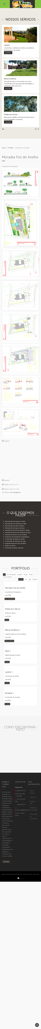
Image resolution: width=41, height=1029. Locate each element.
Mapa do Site (32, 802)
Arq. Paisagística (15, 492)
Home (4, 148)
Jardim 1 (9, 672)
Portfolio (10, 148)
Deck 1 (8, 651)
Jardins (7, 45)
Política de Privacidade (33, 809)
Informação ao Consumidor (34, 816)
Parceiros (33, 797)
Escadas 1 (9, 693)
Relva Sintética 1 (12, 630)
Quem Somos (32, 792)
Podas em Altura (10, 114)
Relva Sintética (10, 79)
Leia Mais (6, 861)
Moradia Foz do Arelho (15, 588)
